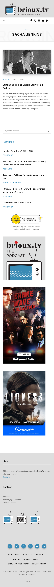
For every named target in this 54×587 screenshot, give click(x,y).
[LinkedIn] (44, 546)
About (9, 555)
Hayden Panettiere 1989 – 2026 (18, 151)
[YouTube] (37, 546)
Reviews (6, 80)
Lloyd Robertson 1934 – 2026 (17, 202)
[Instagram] (23, 546)
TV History (8, 155)
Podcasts (7, 169)
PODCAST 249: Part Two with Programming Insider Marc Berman (24, 190)
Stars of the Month (12, 183)
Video (35, 559)
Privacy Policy (39, 564)
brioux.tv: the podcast (18, 564)
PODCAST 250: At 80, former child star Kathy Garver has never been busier (24, 163)
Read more (7, 477)
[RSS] (30, 546)
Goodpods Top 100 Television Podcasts (27, 227)
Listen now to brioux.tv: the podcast (27, 229)
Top (28, 582)
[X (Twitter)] (17, 546)
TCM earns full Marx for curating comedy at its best (25, 177)
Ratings (26, 559)
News (17, 555)
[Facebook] (10, 546)
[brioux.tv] (27, 8)
